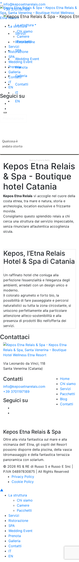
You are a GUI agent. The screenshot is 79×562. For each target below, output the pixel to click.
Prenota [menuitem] (14, 536)
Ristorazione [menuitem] (18, 520)
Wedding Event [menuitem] (20, 531)
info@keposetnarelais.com (24, 4)
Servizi (65, 389)
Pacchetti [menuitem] (24, 510)
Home (65, 378)
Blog (63, 399)
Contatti (66, 404)
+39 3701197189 (16, 9)
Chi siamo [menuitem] (25, 500)
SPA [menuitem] (11, 526)
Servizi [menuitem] (13, 515)
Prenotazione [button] (13, 118)
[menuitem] (9, 551)
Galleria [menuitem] (14, 541)
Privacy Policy (23, 476)
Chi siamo (68, 384)
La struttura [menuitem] (17, 495)
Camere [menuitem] (23, 505)
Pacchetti (67, 394)
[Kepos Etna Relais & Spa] (39, 350)
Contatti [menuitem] (14, 546)
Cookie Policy (23, 482)
